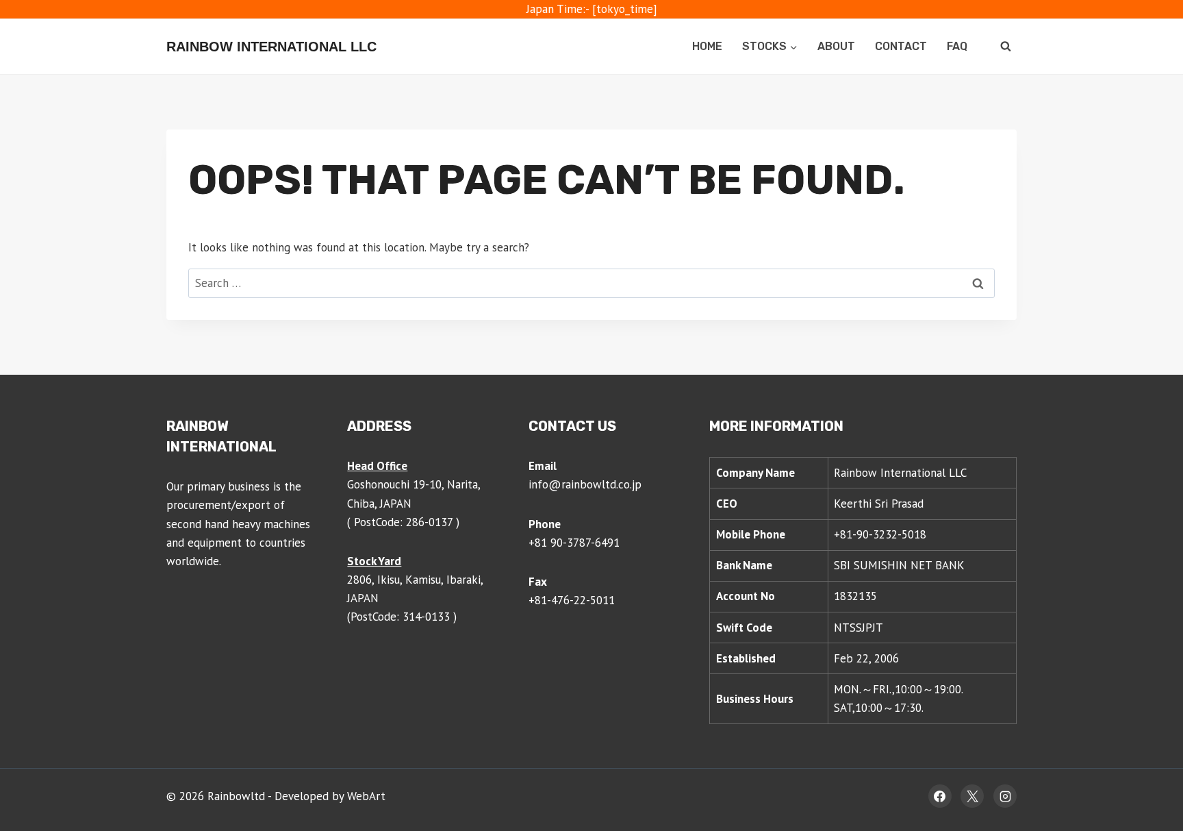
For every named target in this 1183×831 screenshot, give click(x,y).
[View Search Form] (1006, 47)
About (836, 46)
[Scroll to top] (1146, 776)
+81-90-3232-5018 (880, 534)
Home (707, 46)
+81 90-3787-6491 (574, 542)
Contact (901, 46)
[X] (972, 796)
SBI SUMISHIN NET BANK (899, 565)
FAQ (957, 46)
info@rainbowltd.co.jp (585, 484)
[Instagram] (1005, 796)
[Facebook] (940, 796)
